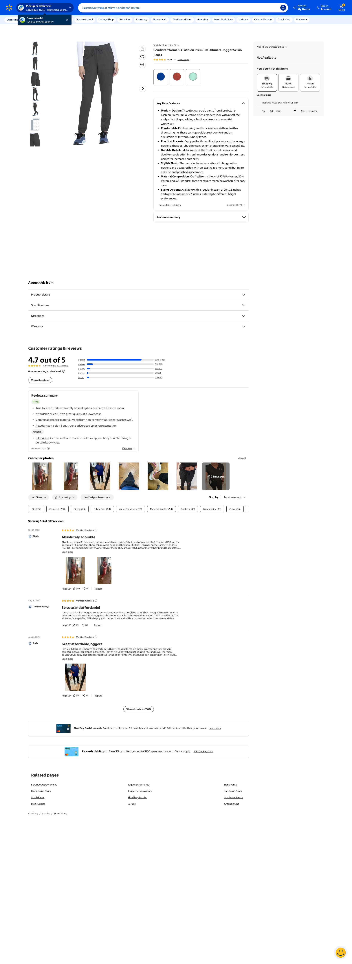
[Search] (283, 8)
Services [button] (37, 19)
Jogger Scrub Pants (138, 784)
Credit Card (284, 19)
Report (98, 588)
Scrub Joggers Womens (44, 784)
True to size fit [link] (45, 408)
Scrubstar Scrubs (233, 797)
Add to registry (309, 110)
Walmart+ (301, 19)
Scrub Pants (37, 797)
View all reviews (40, 380)
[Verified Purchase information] (95, 529)
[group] (171, 59)
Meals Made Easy (223, 19)
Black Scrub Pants (41, 791)
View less (127, 448)
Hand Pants (230, 784)
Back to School (85, 19)
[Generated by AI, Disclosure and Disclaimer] (244, 205)
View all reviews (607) (138, 709)
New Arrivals (160, 19)
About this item (41, 283)
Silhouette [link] (42, 438)
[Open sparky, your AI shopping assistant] (340, 952)
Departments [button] (14, 19)
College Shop (106, 19)
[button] (302, 7)
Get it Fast (125, 19)
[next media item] (142, 88)
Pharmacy (141, 19)
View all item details (170, 205)
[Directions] (243, 316)
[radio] (160, 77)
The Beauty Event (182, 19)
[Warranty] (243, 326)
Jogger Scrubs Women (140, 791)
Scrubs (131, 803)
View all (242, 458)
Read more (67, 551)
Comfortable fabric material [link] (53, 419)
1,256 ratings (183, 59)
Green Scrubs (231, 803)
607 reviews (62, 365)
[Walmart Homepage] (9, 7)
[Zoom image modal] (142, 64)
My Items (243, 19)
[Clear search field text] (274, 7)
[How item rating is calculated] (63, 371)
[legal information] (286, 47)
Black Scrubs (38, 803)
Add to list (275, 110)
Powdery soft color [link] (48, 425)
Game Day (202, 19)
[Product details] (243, 295)
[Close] (68, 19)
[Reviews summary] (175, 59)
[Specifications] (243, 305)
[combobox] (183, 7)
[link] (216, 476)
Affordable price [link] (46, 414)
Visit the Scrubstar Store (166, 45)
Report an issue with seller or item (280, 102)
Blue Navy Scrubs (137, 797)
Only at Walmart (263, 19)
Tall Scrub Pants (233, 791)
